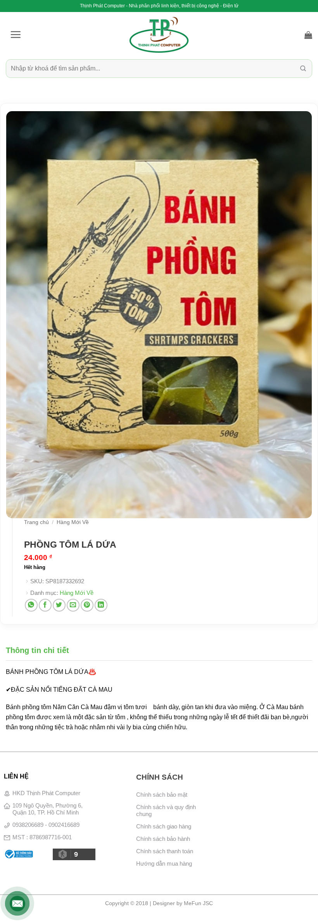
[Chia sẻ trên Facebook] (45, 605)
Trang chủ (36, 522)
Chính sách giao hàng (163, 826)
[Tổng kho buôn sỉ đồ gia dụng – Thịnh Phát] (159, 35)
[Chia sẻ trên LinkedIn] (101, 605)
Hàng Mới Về (73, 522)
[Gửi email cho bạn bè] (73, 605)
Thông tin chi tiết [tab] (37, 650)
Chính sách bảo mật (161, 794)
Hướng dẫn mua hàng (164, 863)
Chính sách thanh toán (164, 851)
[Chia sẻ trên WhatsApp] (31, 605)
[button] (15, 34)
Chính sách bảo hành (163, 838)
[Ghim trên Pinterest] (87, 605)
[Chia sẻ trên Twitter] (59, 605)
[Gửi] (303, 68)
